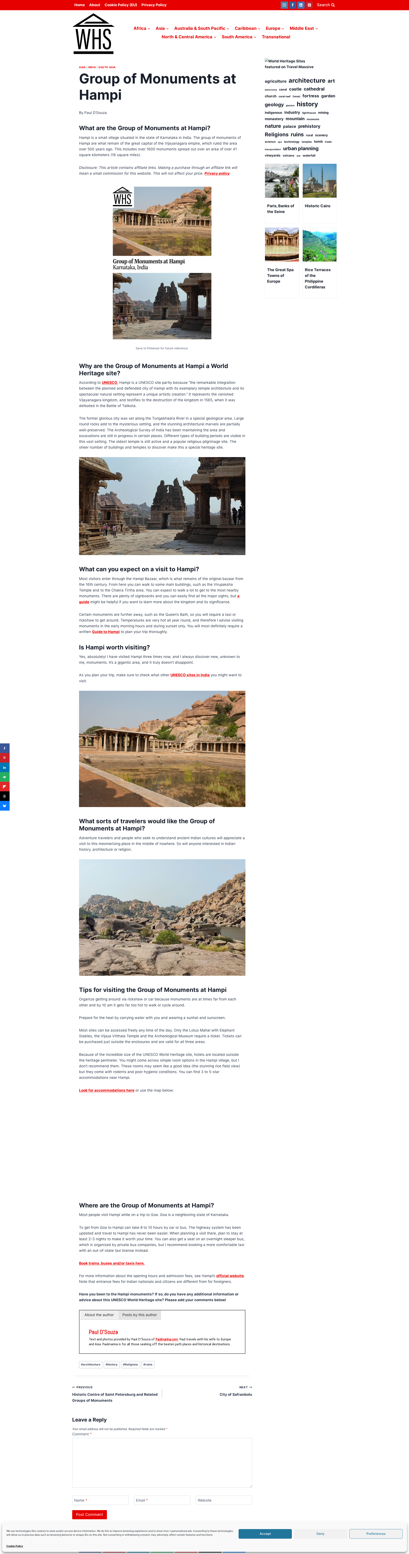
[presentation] (282, 181)
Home (79, 5)
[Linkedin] (301, 5)
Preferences (376, 1534)
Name (80, 1500)
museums (313, 119)
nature (273, 126)
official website (230, 1276)
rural (309, 135)
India (92, 67)
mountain (295, 118)
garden (328, 95)
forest (296, 96)
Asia (82, 67)
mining (323, 113)
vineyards (273, 155)
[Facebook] (292, 5)
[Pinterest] (309, 5)
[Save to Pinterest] (5, 758)
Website (205, 1500)
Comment (82, 1434)
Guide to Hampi (106, 632)
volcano (288, 155)
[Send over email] (5, 777)
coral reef (285, 96)
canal (283, 89)
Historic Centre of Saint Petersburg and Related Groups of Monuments (115, 1394)
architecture (90, 1364)
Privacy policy (217, 173)
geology (274, 104)
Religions (130, 1364)
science (270, 141)
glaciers (290, 105)
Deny (321, 1534)
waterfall (309, 155)
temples (307, 141)
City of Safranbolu (236, 1391)
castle (295, 89)
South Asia (107, 67)
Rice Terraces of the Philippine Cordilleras (318, 278)
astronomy (271, 89)
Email (142, 1500)
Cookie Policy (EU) (121, 5)
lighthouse (309, 112)
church (271, 96)
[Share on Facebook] (5, 748)
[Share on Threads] (5, 796)
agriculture (276, 81)
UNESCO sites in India (190, 675)
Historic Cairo (317, 206)
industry (292, 112)
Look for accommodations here (106, 1090)
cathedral (314, 89)
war (299, 155)
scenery (321, 135)
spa (280, 142)
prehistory (309, 126)
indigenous (273, 113)
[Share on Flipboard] (5, 786)
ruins (148, 1364)
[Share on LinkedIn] (5, 767)
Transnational (276, 36)
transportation (273, 149)
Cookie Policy (14, 1546)
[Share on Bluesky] (5, 806)
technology (292, 141)
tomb (318, 141)
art (331, 81)
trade (328, 141)
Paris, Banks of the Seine (280, 209)
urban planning (301, 148)
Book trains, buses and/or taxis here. (112, 1263)
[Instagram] (284, 5)
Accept (265, 1534)
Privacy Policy (154, 5)
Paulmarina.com (167, 1339)
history (112, 1364)
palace (289, 126)
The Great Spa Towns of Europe (280, 275)
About (94, 5)
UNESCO (109, 382)
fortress (310, 95)
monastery (274, 119)
